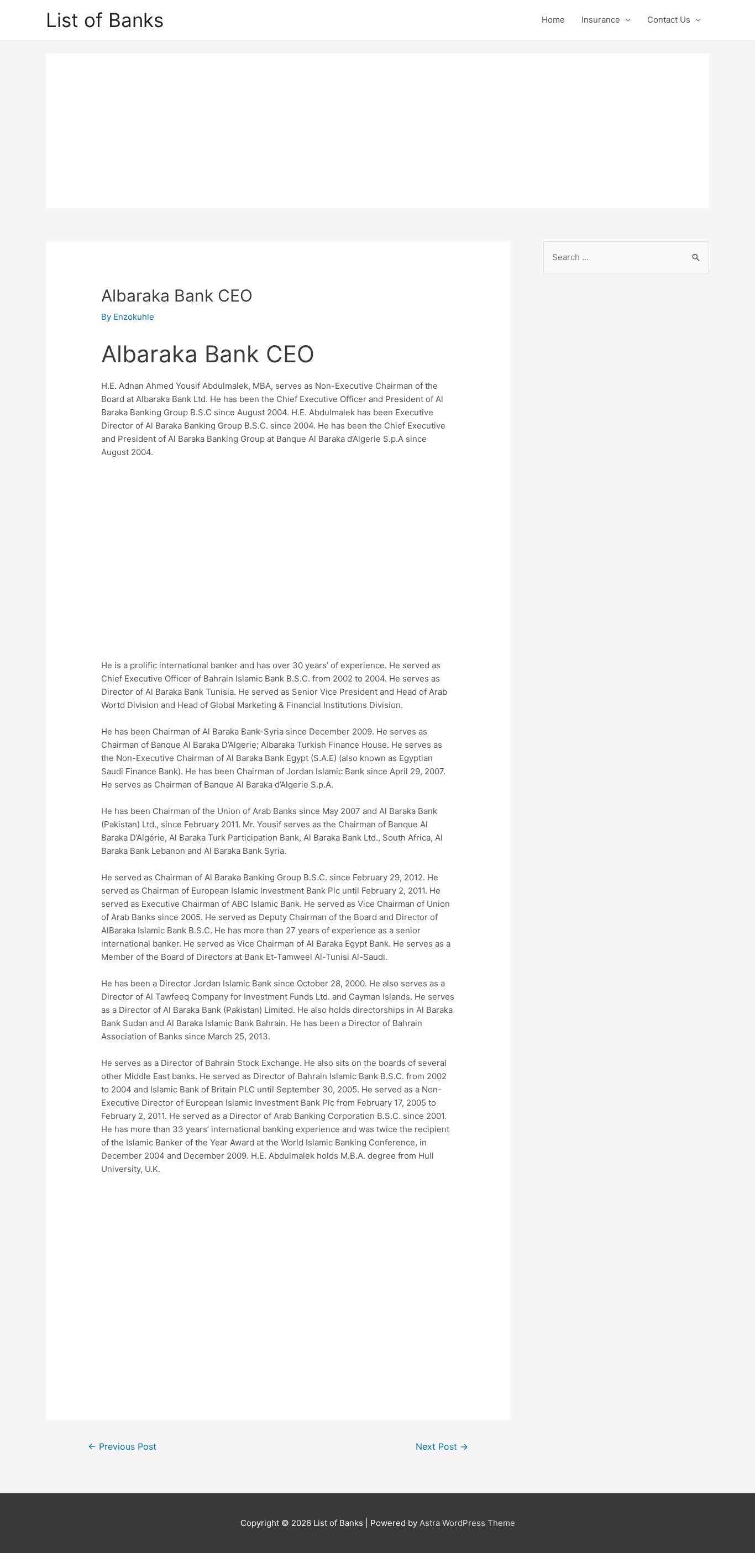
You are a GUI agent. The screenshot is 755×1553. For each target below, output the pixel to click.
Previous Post (122, 1446)
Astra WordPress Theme (467, 1523)
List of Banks (105, 19)
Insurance (600, 19)
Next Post (442, 1446)
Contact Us (668, 19)
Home (553, 19)
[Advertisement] (377, 131)
